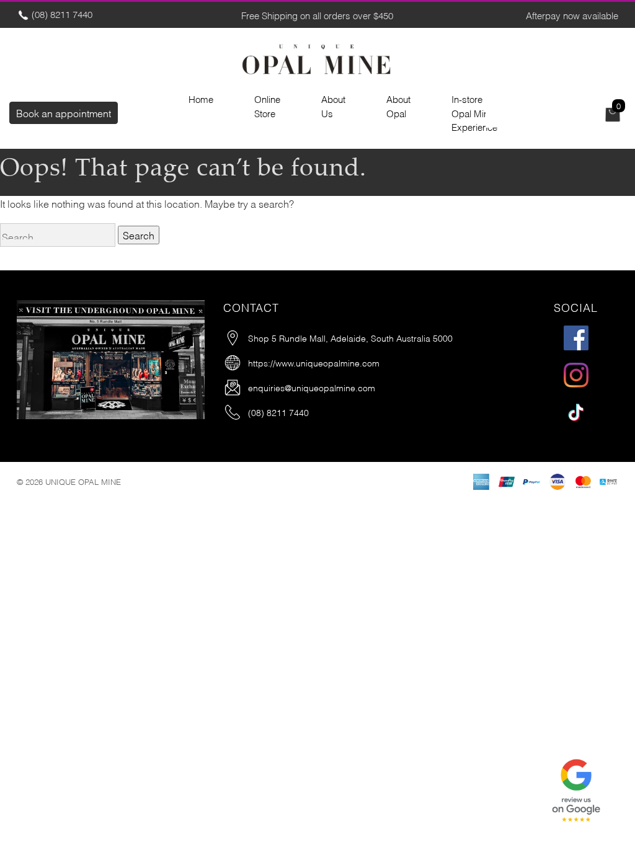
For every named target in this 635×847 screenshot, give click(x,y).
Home (201, 98)
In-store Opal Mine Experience (474, 112)
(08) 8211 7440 (60, 13)
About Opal (398, 105)
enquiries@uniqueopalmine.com (311, 387)
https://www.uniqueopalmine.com (314, 362)
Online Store (267, 105)
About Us (333, 105)
